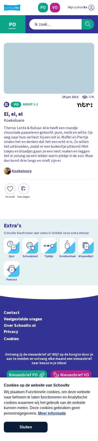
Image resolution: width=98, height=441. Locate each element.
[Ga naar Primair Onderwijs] (12, 24)
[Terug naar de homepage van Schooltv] (12, 8)
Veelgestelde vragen (23, 319)
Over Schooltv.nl (20, 325)
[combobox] (55, 24)
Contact (12, 313)
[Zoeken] (88, 24)
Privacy (11, 332)
